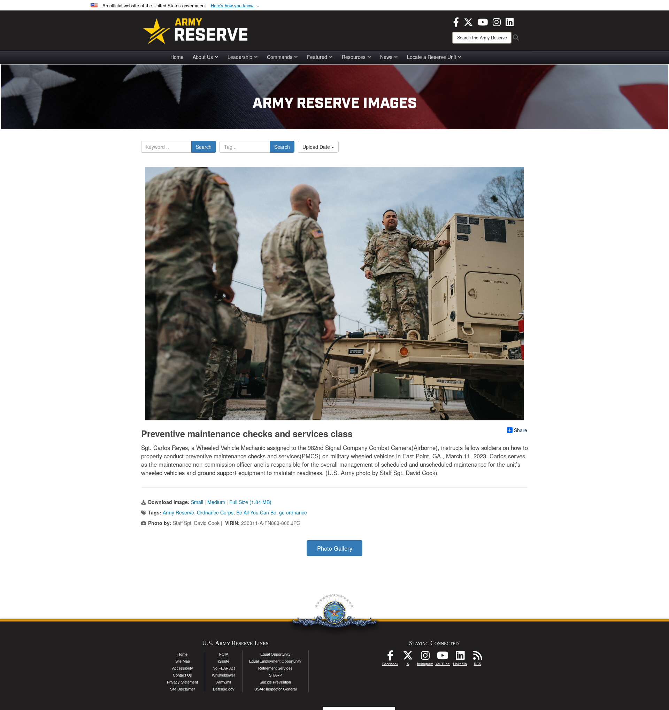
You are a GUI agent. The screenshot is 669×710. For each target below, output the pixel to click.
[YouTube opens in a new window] (483, 21)
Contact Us (182, 675)
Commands (279, 56)
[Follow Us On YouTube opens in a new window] (442, 657)
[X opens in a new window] (468, 21)
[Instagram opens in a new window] (497, 21)
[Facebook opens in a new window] (456, 21)
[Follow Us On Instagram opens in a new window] (425, 657)
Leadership (240, 56)
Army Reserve (178, 512)
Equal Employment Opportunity (275, 661)
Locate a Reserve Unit (431, 56)
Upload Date (316, 146)
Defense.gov (223, 689)
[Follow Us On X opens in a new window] (407, 657)
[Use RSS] (477, 657)
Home (177, 56)
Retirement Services (275, 668)
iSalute (223, 661)
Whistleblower (223, 675)
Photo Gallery (334, 548)
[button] (236, 5)
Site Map (182, 661)
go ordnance (293, 512)
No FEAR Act (224, 668)
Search (204, 146)
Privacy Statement (182, 682)
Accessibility (182, 668)
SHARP (275, 675)
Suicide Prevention (275, 682)
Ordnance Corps (215, 512)
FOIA (223, 654)
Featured (317, 56)
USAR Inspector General (275, 689)
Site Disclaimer (182, 689)
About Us (203, 56)
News (386, 56)
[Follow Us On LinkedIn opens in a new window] (460, 657)
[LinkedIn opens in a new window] (510, 21)
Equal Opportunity (275, 654)
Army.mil (223, 682)
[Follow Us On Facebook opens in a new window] (390, 657)
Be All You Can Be (256, 512)
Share (520, 430)
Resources (354, 56)
